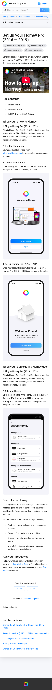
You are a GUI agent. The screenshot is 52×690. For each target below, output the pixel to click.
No (34, 588)
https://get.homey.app (12, 153)
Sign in (44, 4)
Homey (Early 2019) (38, 45)
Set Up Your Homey (40, 17)
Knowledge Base (20, 564)
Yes (20, 588)
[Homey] (26, 684)
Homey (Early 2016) (35, 50)
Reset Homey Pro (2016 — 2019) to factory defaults (26, 633)
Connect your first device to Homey (18, 638)
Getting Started (24, 17)
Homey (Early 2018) (14, 50)
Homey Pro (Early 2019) (15, 45)
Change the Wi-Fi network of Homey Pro (20, 649)
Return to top (8, 607)
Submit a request (31, 598)
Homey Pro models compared (16, 643)
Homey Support (9, 17)
